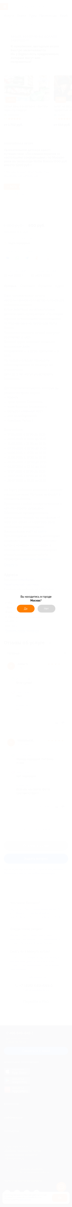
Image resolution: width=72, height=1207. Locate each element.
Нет (46, 608)
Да (25, 608)
